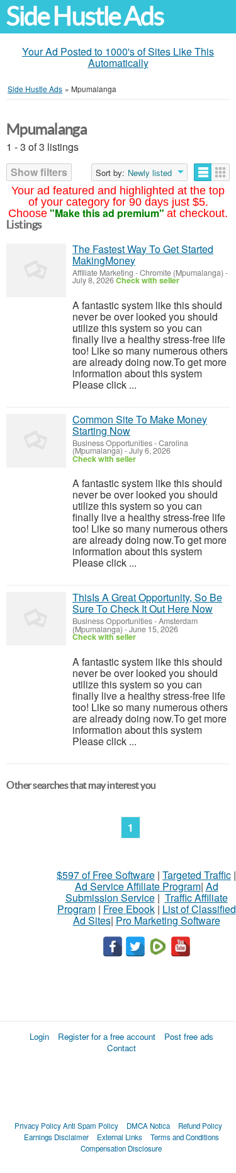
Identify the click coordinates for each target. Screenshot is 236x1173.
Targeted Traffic (196, 875)
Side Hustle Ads (85, 16)
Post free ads (188, 1036)
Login (39, 1036)
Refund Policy (200, 1126)
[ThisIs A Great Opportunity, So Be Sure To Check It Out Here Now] (36, 618)
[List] (203, 172)
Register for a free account (106, 1036)
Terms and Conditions (184, 1137)
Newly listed (150, 173)
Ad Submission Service (141, 892)
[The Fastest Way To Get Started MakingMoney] (36, 270)
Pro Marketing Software (168, 920)
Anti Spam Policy (90, 1126)
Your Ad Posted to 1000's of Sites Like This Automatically (118, 57)
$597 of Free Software (106, 875)
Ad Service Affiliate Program (138, 886)
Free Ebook (129, 909)
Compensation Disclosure (121, 1148)
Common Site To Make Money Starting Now (139, 425)
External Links (119, 1137)
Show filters (39, 172)
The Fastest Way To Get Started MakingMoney (142, 255)
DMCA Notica (148, 1126)
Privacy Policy (37, 1126)
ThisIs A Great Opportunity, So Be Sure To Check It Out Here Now (147, 603)
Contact (121, 1048)
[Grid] (220, 172)
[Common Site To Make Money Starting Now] (36, 441)
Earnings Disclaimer (56, 1137)
